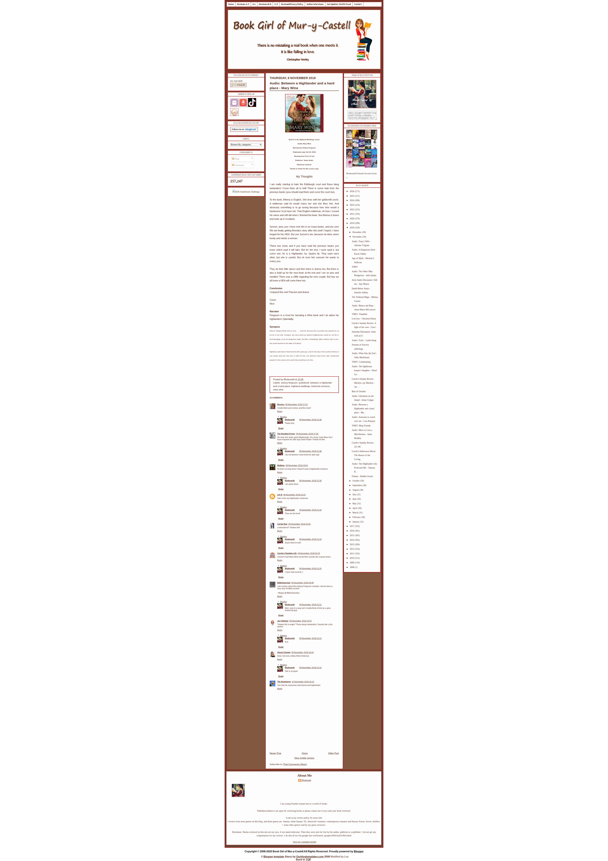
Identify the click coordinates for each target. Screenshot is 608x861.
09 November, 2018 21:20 (310, 568)
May (354, 503)
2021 (352, 214)
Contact (358, 4)
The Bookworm (284, 682)
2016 (352, 531)
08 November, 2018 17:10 (296, 404)
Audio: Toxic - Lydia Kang (364, 340)
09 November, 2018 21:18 (310, 510)
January (356, 522)
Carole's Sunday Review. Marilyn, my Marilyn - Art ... (363, 383)
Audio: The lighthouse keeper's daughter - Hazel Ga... (364, 370)
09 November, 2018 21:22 (310, 668)
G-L (254, 4)
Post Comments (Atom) (295, 764)
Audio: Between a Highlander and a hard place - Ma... (363, 408)
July (354, 494)
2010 (352, 558)
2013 (352, 544)
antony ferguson (289, 383)
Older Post (333, 753)
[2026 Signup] (246, 192)
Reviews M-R (265, 4)
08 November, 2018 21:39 (310, 481)
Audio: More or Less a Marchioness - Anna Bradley (362, 434)
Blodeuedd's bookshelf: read (362, 126)
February (356, 517)
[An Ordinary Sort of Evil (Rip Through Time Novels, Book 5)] (363, 166)
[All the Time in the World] (363, 147)
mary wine (278, 389)
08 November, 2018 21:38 (310, 420)
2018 (352, 227)
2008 (352, 567)
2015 (352, 535)
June (354, 499)
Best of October (359, 391)
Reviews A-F (243, 4)
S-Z (276, 4)
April (355, 508)
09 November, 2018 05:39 (302, 583)
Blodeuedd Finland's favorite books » (361, 175)
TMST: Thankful (359, 314)
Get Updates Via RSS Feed (339, 4)
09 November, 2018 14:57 (300, 621)
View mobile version (304, 758)
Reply (279, 411)
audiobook (304, 383)
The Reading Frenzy (286, 434)
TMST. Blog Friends (361, 425)
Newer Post (275, 753)
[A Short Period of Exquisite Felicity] (350, 137)
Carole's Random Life (287, 553)
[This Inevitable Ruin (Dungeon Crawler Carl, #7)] (350, 147)
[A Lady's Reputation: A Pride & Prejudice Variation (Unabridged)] (356, 166)
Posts (236, 159)
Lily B (279, 495)
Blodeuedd (289, 420)
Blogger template (273, 856)
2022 (352, 209)
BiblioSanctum (283, 583)
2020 (352, 218)
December (357, 232)
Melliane (281, 465)
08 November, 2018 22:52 (299, 524)
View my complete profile (304, 842)
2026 (352, 191)
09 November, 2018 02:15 (309, 553)
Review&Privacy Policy (292, 4)
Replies (283, 417)
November (357, 237)
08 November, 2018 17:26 (307, 434)
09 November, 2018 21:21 (310, 605)
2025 (352, 196)
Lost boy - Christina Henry (364, 318)
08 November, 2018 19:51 (297, 465)
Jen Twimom (282, 621)
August (355, 490)
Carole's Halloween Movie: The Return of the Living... (364, 455)
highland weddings (300, 386)
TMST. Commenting (361, 362)
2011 (352, 553)
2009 (352, 562)
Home (231, 4)
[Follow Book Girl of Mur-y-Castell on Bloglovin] (244, 131)
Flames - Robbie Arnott (362, 476)
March (355, 512)
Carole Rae (282, 524)
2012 (352, 549)
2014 (352, 540)
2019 (352, 223)
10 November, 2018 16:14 (303, 682)
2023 (352, 205)
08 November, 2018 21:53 (294, 495)
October (356, 481)
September (357, 485)
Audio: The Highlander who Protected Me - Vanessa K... (364, 468)
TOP (308, 859)
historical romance (320, 386)
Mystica (280, 404)
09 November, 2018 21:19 (310, 539)
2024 (352, 200)
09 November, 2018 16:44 (302, 652)
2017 (352, 526)
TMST (355, 267)
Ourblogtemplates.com (310, 856)
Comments (239, 165)
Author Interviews (315, 4)
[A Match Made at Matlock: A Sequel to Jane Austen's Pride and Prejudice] (369, 137)
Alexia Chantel (283, 652)
